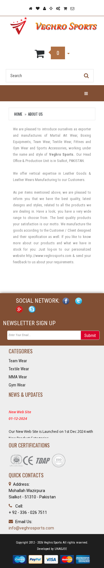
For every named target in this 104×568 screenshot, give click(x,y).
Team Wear (18, 360)
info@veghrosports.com (31, 528)
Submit (90, 335)
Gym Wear (17, 385)
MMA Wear (18, 377)
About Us (35, 114)
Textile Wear (19, 368)
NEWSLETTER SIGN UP (29, 323)
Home (18, 114)
